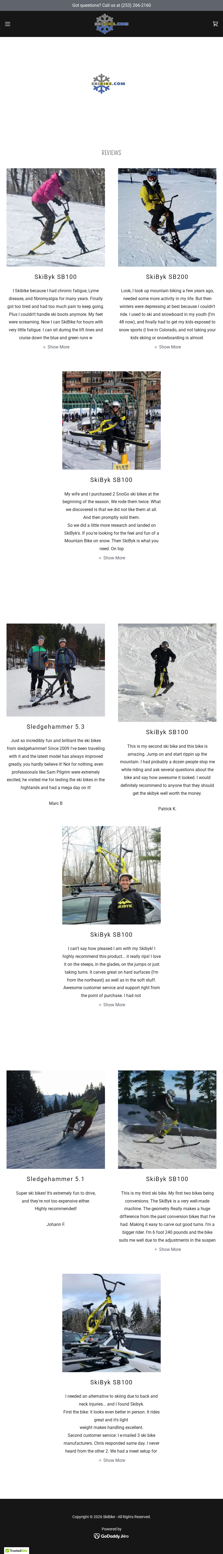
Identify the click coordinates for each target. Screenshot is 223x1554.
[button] (18, 23)
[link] (111, 24)
